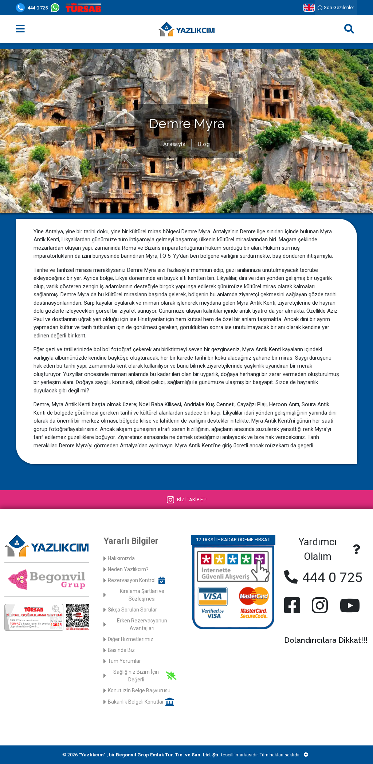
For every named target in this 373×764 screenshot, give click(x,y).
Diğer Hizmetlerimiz (130, 639)
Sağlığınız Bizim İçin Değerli (136, 675)
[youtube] (348, 605)
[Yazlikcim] (186, 29)
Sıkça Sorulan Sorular (132, 610)
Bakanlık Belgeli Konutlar (136, 702)
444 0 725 (330, 577)
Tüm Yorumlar (124, 661)
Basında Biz (121, 650)
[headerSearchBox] (349, 29)
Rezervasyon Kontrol (132, 580)
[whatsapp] (56, 7)
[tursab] (85, 7)
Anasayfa (174, 144)
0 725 (38, 7)
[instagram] (320, 605)
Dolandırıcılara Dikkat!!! (326, 640)
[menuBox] (20, 29)
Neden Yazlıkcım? (128, 569)
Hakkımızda (121, 558)
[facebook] (293, 605)
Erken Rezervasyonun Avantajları (142, 624)
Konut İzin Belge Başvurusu (139, 690)
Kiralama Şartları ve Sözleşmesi (142, 595)
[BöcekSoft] (305, 755)
